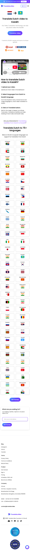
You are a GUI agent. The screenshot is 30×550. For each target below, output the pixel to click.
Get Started (4, 470)
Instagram (4, 447)
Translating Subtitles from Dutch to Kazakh (15, 122)
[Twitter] (21, 521)
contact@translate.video (8, 506)
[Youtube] (15, 521)
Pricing (3, 475)
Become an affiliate (6, 480)
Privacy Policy (5, 458)
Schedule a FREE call (6, 477)
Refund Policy (4, 463)
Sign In (3, 472)
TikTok (3, 449)
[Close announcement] (28, 1)
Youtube (3, 452)
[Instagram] (18, 521)
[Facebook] (12, 521)
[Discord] (9, 521)
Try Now (23, 1)
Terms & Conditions (6, 461)
